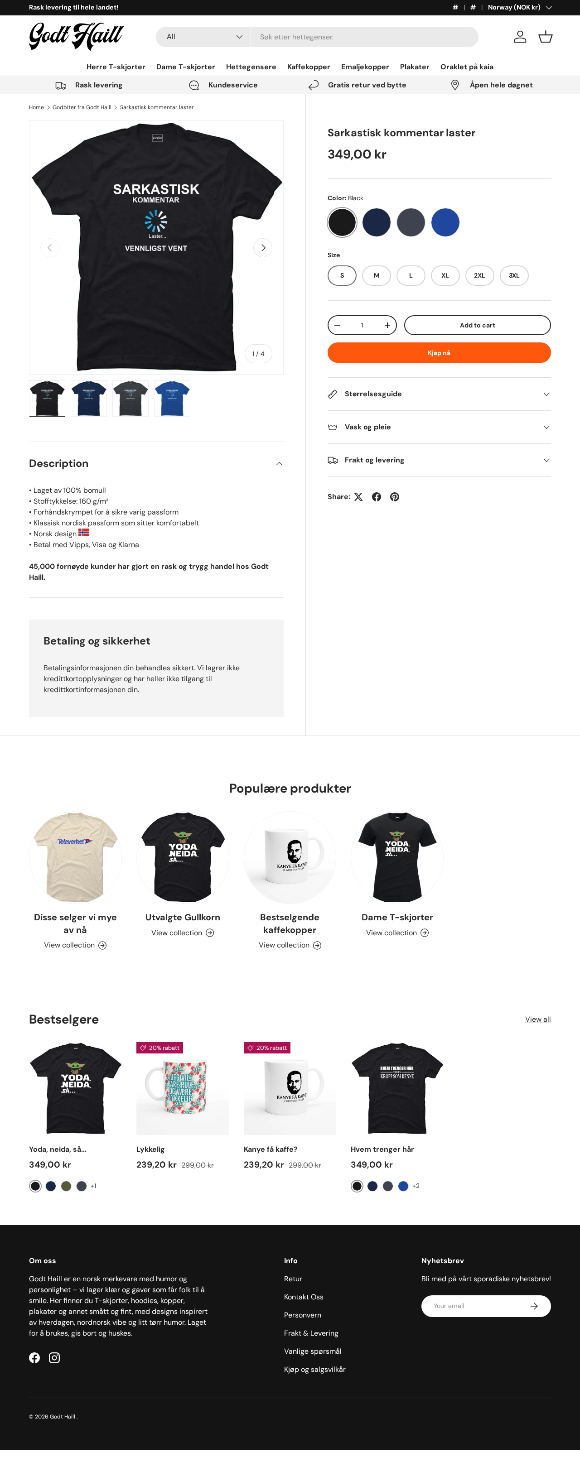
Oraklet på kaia (466, 67)
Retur (293, 1279)
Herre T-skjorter (116, 67)
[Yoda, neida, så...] (75, 1088)
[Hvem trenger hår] (397, 1088)
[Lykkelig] (182, 1088)
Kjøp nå (439, 353)
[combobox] (317, 37)
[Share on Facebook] (376, 497)
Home (36, 107)
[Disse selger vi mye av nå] (75, 858)
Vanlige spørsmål (313, 1351)
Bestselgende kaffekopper (289, 923)
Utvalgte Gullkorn (182, 917)
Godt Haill (63, 1416)
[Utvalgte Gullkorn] (183, 858)
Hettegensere (251, 67)
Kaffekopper (308, 67)
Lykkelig (150, 1149)
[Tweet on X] (358, 497)
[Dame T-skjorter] (397, 858)
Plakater (415, 67)
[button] (546, 37)
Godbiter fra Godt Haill (82, 107)
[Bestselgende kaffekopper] (290, 858)
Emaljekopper (365, 67)
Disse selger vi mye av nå (75, 923)
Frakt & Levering (311, 1333)
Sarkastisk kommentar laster (157, 107)
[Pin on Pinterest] (395, 497)
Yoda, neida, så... (58, 1149)
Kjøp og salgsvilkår (315, 1369)
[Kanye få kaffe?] (290, 1088)
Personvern (302, 1315)
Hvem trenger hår (382, 1149)
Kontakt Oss (304, 1297)
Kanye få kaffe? (271, 1149)
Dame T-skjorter (185, 67)
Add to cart (477, 325)
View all (538, 1019)
